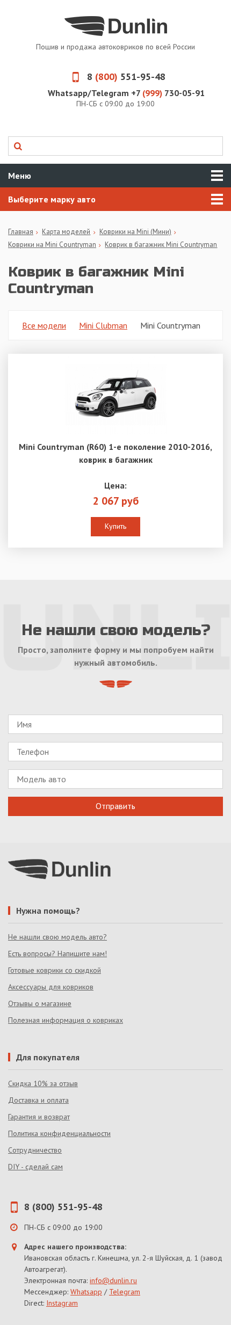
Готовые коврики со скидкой (54, 970)
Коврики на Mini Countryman (52, 244)
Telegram (124, 1292)
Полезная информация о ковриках (65, 1020)
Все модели (44, 325)
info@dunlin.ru (113, 1280)
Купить (115, 526)
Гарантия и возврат (39, 1117)
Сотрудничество (35, 1150)
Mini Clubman (103, 325)
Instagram (62, 1303)
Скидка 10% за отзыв (43, 1083)
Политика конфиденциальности (59, 1133)
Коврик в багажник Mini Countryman (161, 244)
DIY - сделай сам (35, 1166)
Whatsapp (86, 1292)
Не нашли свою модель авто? (57, 937)
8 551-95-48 (126, 76)
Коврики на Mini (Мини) (135, 231)
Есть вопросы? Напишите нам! (57, 953)
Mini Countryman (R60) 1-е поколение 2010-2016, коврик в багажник (115, 453)
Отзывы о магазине (39, 1003)
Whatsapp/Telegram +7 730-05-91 (126, 93)
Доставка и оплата (38, 1100)
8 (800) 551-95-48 (63, 1206)
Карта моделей (66, 231)
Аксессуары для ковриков (50, 987)
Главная (20, 231)
